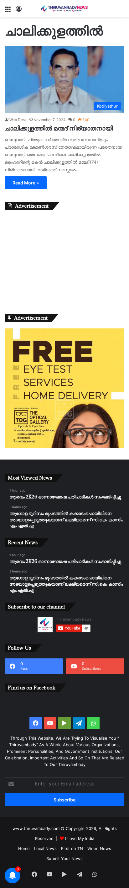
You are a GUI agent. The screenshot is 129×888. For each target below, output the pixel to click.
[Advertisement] (64, 260)
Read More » (26, 182)
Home (24, 848)
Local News (45, 848)
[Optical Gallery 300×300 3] (64, 446)
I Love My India (79, 838)
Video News (99, 848)
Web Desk (18, 119)
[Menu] (8, 11)
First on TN (72, 848)
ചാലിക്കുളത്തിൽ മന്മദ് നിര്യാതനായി (59, 128)
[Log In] (19, 11)
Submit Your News (64, 858)
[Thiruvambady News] (64, 8)
